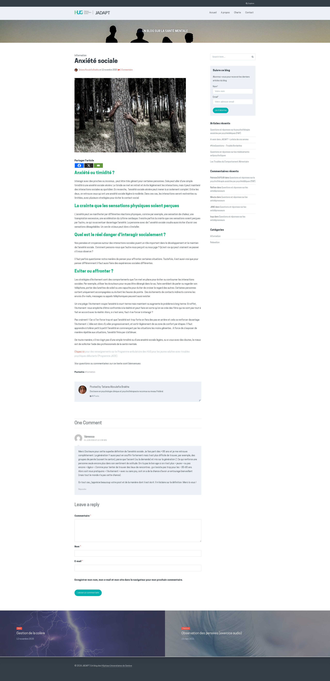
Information (90, 372)
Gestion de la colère (30, 633)
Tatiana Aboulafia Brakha (89, 70)
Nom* (215, 86)
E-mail (79, 561)
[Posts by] (77, 70)
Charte (237, 13)
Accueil (213, 13)
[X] (88, 165)
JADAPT (102, 12)
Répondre (82, 489)
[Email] (98, 165)
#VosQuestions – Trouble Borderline (226, 146)
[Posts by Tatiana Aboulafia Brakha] (82, 390)
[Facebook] (79, 165)
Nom (78, 547)
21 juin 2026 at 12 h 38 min (95, 440)
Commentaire (83, 516)
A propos (225, 13)
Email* (215, 97)
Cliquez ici (80, 352)
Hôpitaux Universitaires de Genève (117, 666)
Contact (249, 13)
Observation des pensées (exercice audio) (212, 633)
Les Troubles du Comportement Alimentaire (229, 162)
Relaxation (215, 243)
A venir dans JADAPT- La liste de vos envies (229, 140)
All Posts (95, 396)
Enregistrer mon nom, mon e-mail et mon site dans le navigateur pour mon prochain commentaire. (129, 580)
